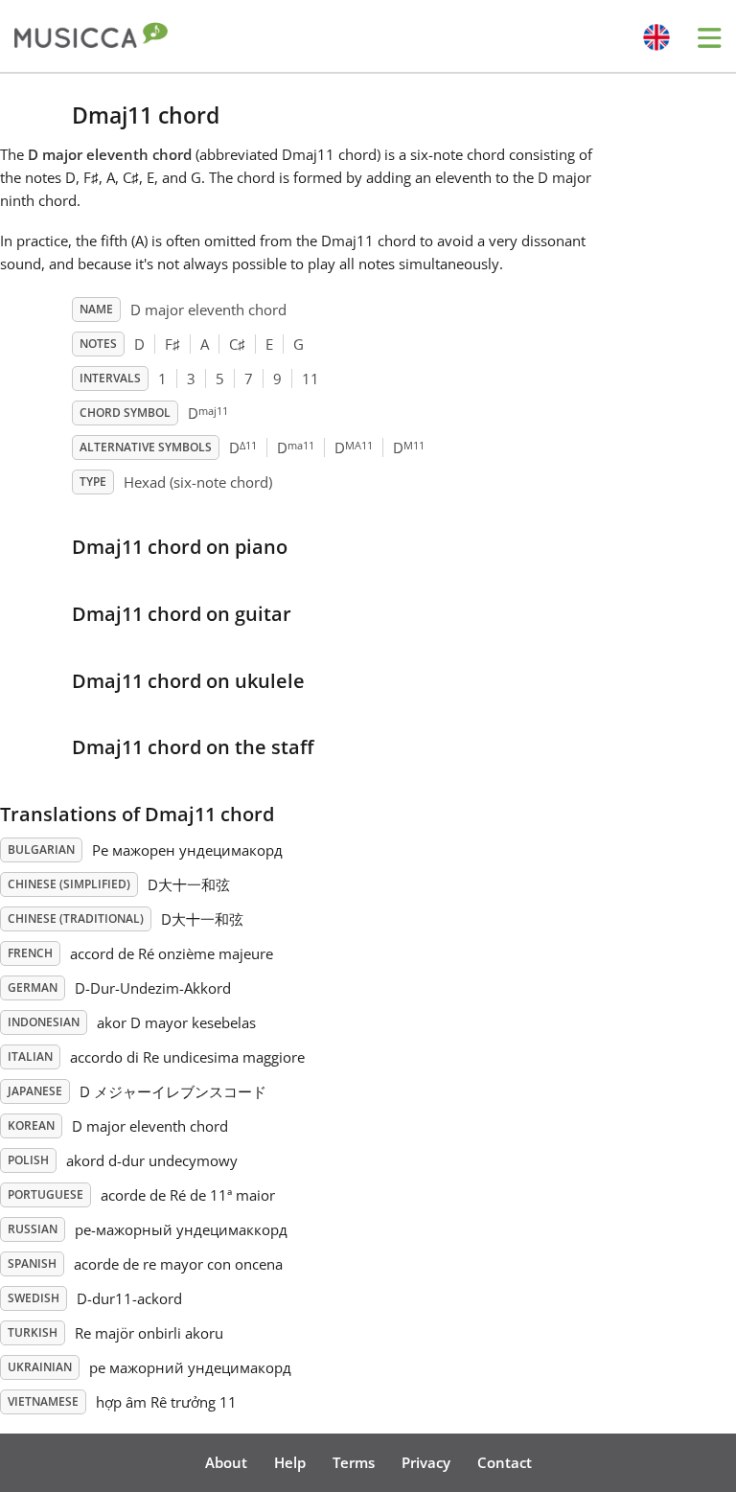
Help (290, 1462)
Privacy (426, 1462)
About (226, 1462)
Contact (504, 1462)
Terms (354, 1462)
